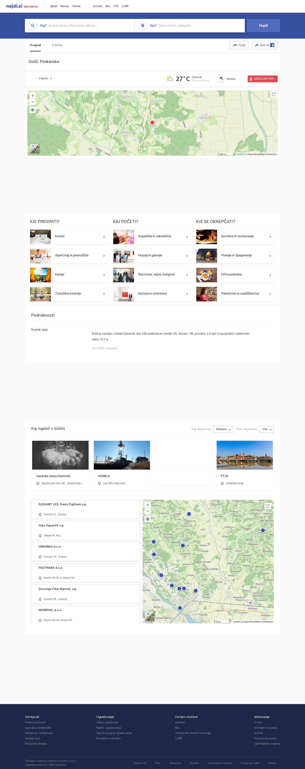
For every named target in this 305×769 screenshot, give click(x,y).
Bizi (107, 6)
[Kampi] (69, 275)
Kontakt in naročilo (108, 738)
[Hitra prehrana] (235, 275)
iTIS (115, 6)
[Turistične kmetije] (69, 294)
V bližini (57, 45)
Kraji (157, 763)
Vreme (76, 6)
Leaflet (240, 154)
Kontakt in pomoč (265, 728)
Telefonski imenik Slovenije (193, 733)
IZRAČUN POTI (264, 79)
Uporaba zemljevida (38, 728)
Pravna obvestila (265, 738)
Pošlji (241, 45)
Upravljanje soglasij (267, 744)
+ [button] (32, 95)
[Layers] (34, 148)
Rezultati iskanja (36, 744)
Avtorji (258, 733)
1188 (125, 6)
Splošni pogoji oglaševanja (114, 733)
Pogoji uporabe (250, 763)
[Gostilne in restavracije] (235, 237)
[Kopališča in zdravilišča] (152, 237)
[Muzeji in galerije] (152, 256)
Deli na (265, 45)
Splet (53, 6)
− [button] (32, 101)
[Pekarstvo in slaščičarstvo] (235, 294)
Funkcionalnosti (35, 722)
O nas (258, 722)
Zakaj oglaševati (107, 722)
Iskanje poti (32, 738)
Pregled (35, 45)
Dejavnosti (140, 763)
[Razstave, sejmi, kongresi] (152, 275)
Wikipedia (112, 348)
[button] (32, 110)
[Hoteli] (69, 237)
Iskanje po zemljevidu (39, 733)
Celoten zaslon (274, 94)
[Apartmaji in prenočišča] (69, 256)
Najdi (263, 25)
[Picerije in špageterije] (235, 256)
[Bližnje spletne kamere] (221, 78)
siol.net (97, 6)
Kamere (231, 79)
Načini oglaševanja (108, 728)
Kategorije (175, 763)
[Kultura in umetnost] (152, 294)
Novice (64, 6)
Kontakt (194, 763)
